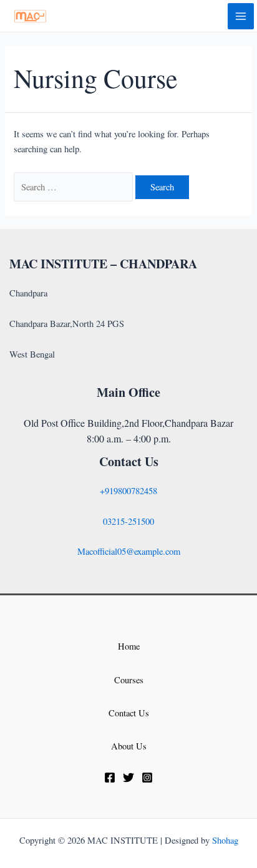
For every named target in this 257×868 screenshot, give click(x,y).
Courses (128, 680)
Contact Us (129, 713)
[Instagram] (147, 777)
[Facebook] (109, 777)
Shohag (225, 840)
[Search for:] (74, 187)
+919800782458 (128, 491)
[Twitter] (128, 777)
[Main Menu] (241, 16)
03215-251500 (128, 521)
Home (129, 646)
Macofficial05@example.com (128, 551)
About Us (129, 746)
